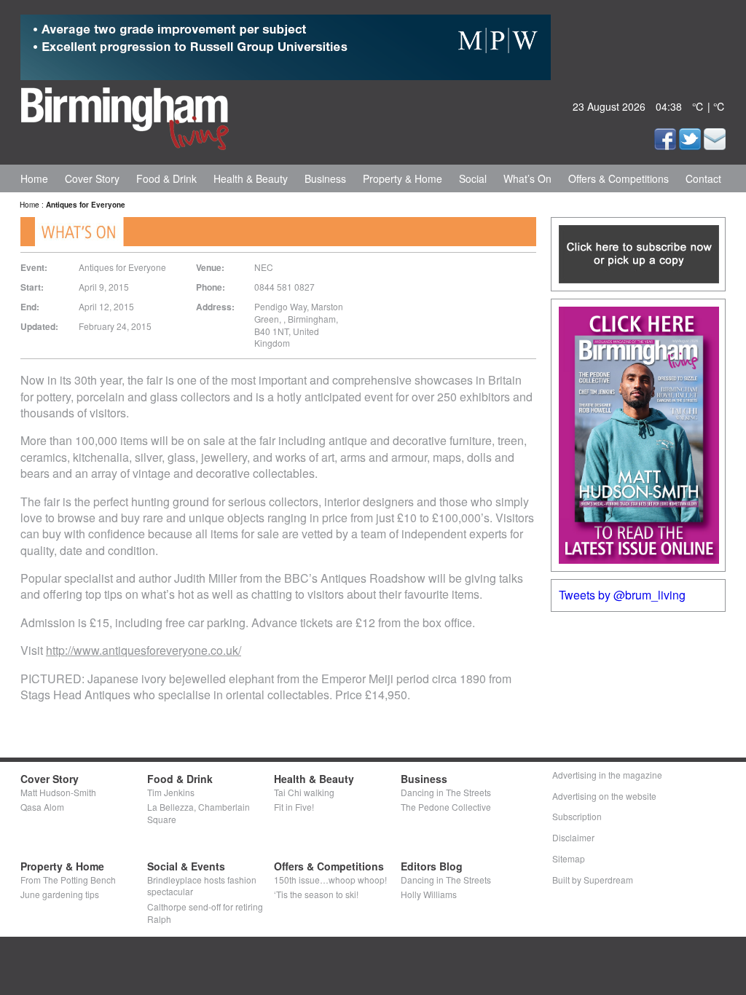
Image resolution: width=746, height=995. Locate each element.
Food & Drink (166, 178)
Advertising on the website (604, 796)
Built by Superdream (592, 879)
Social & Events (186, 866)
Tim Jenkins (171, 792)
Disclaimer (573, 837)
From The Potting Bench (68, 879)
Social (473, 178)
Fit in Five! (294, 807)
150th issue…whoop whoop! (330, 879)
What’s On (527, 178)
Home (34, 178)
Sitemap (568, 858)
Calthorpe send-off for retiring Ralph (205, 912)
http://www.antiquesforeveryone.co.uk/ (143, 650)
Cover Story (92, 178)
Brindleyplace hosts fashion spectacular (201, 885)
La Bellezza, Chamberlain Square (198, 813)
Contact (703, 178)
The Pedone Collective (446, 807)
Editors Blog (432, 866)
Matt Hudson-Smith (58, 792)
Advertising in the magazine (607, 774)
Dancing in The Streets (446, 792)
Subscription (577, 816)
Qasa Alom (42, 807)
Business (325, 178)
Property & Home (402, 178)
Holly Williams (429, 894)
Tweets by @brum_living (622, 594)
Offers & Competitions (618, 178)
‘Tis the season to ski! (316, 894)
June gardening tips (59, 894)
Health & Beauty (250, 178)
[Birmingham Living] (124, 116)
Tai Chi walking (304, 792)
